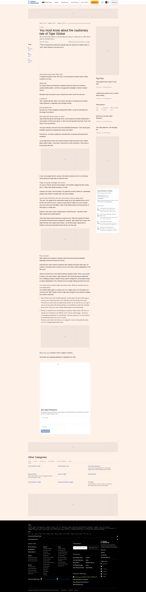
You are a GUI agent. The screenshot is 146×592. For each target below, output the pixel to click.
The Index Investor (47, 550)
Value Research (108, 121)
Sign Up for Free (93, 547)
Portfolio (56, 2)
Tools (59, 546)
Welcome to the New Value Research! (104, 117)
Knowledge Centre (78, 557)
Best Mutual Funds (62, 550)
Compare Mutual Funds (63, 552)
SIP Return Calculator (62, 553)
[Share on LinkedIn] (30, 60)
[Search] (102, 2)
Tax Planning (46, 567)
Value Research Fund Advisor (80, 579)
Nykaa (84, 274)
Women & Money (46, 553)
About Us (103, 550)
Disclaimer (70, 590)
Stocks (72, 2)
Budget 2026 (45, 555)
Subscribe (94, 2)
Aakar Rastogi (107, 87)
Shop (87, 560)
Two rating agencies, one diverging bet (106, 128)
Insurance (45, 569)
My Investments (32, 546)
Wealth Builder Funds (32, 557)
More (82, 2)
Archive (45, 546)
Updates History (90, 562)
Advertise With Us (105, 557)
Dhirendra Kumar (105, 109)
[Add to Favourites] (29, 67)
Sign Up (114, 2)
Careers (103, 552)
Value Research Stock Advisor (81, 582)
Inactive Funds (61, 565)
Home (41, 23)
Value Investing (46, 560)
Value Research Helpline (48, 557)
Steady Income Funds (32, 559)
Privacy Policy (64, 590)
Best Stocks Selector (62, 557)
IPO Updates (45, 571)
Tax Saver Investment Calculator (62, 560)
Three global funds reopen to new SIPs (106, 83)
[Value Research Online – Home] (33, 2)
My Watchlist (31, 549)
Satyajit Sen (107, 132)
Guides (88, 557)
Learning (59, 23)
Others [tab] (70, 461)
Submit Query (45, 431)
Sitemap (76, 590)
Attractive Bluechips (32, 568)
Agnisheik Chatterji (44, 41)
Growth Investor (46, 564)
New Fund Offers (61, 555)
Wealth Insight (48, 2)
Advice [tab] (29, 461)
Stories (50, 23)
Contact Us (104, 555)
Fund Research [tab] (43, 461)
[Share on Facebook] (30, 48)
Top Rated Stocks (31, 566)
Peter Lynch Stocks (32, 570)
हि (108, 2)
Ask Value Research (78, 560)
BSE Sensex (30, 573)
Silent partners (100, 104)
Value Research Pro (78, 584)
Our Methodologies (78, 565)
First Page (45, 574)
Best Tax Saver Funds (32, 560)
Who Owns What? (61, 562)
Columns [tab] (35, 461)
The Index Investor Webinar (48, 562)
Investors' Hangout (47, 559)
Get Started (45, 552)
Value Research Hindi (78, 567)
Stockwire (45, 573)
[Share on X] (29, 54)
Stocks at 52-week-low (32, 572)
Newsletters (76, 562)
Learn (87, 565)
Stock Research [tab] (51, 461)
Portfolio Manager (61, 548)
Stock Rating (89, 567)
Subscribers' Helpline (47, 548)
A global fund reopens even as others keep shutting (107, 94)
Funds (62, 2)
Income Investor (46, 566)
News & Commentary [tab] (61, 461)
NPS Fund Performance (63, 564)
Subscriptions (31, 551)
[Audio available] (114, 109)
